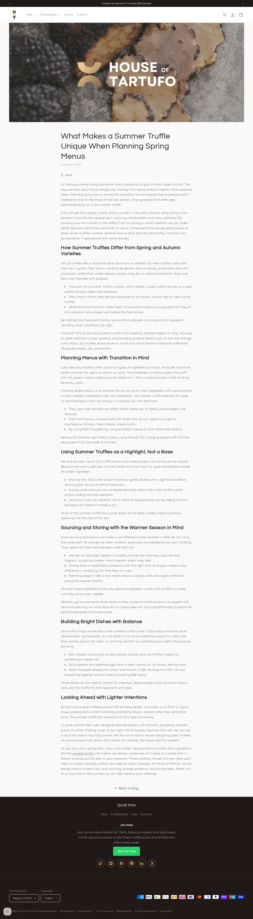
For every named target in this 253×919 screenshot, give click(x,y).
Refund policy (67, 911)
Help (134, 814)
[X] (152, 863)
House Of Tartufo (26, 911)
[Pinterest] (131, 863)
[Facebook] (121, 863)
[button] (31, 15)
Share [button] (68, 175)
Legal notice (166, 911)
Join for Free (126, 851)
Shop (104, 814)
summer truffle (83, 753)
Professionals (119, 814)
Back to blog (129, 788)
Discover (146, 814)
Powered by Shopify (46, 911)
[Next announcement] (243, 3)
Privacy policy (85, 911)
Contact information (145, 911)
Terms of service (104, 911)
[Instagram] (111, 863)
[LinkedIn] (142, 863)
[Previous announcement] (10, 3)
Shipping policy (124, 911)
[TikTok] (100, 863)
